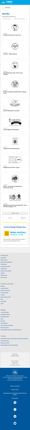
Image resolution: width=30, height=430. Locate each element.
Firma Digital (3, 301)
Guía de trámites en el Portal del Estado (9, 345)
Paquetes (3, 286)
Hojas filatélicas (4, 323)
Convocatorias (4, 268)
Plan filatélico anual (5, 316)
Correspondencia (4, 288)
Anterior (10, 218)
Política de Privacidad (15, 386)
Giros (2, 299)
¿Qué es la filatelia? (5, 312)
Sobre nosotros (4, 259)
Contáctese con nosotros (15, 365)
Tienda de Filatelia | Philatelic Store (15, 227)
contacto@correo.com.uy (16, 380)
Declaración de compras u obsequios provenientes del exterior (14, 338)
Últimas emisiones (5, 327)
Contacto (3, 273)
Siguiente (23, 218)
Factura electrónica (5, 340)
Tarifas (2, 303)
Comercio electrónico (5, 290)
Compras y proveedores (6, 270)
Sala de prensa (4, 275)
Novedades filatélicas (5, 314)
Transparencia (4, 264)
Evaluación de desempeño (6, 262)
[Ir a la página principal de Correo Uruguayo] (7, 2)
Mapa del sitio (15, 398)
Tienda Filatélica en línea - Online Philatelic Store (11, 329)
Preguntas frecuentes (5, 266)
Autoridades (3, 257)
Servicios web (4, 277)
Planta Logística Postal (5, 297)
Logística (3, 294)
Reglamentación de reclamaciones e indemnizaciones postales (15, 393)
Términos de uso (15, 389)
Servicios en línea (4, 292)
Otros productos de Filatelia (7, 325)
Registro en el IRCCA (5, 342)
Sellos (2, 318)
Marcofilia (3, 321)
